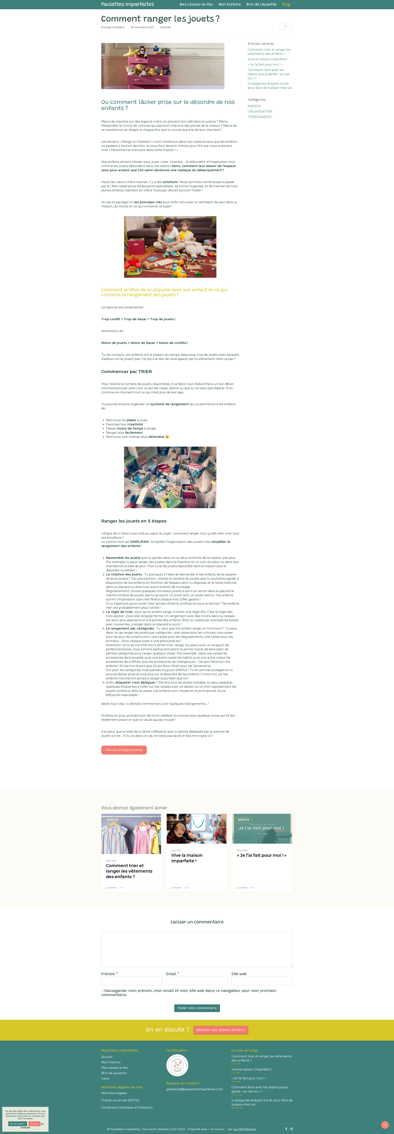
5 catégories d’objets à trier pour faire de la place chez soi (270, 86)
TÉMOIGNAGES (260, 117)
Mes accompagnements (124, 750)
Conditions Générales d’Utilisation (127, 1107)
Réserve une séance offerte (221, 1030)
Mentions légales (114, 1093)
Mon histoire (111, 1062)
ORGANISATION (260, 111)
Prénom (109, 974)
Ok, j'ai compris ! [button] (17, 1124)
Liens (105, 1078)
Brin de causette (114, 1073)
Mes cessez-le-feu (114, 1067)
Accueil (106, 1057)
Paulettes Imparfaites (127, 4)
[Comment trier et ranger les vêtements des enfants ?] (131, 853)
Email (172, 974)
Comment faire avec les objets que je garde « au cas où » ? (268, 74)
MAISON (165, 27)
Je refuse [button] (34, 1124)
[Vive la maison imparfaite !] (196, 853)
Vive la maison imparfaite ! (268, 59)
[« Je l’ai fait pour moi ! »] (262, 853)
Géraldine (118, 27)
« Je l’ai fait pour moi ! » (265, 64)
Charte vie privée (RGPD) (120, 1100)
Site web (239, 974)
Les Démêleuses (244, 1129)
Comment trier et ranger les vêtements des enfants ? (269, 52)
